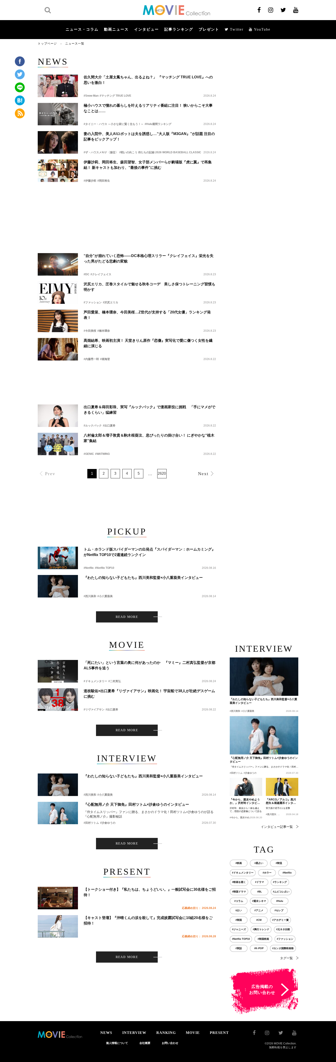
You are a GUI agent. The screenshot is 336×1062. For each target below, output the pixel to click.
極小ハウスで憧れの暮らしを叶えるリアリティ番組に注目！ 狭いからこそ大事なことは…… (148, 108)
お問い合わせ (170, 1043)
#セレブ (279, 910)
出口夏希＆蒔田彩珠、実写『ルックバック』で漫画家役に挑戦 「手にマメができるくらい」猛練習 (149, 409)
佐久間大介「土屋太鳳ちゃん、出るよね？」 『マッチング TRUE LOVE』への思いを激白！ (148, 80)
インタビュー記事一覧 (277, 827)
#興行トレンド (261, 929)
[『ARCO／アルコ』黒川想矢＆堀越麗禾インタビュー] (282, 787)
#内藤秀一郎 (91, 359)
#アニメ (258, 910)
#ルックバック (93, 425)
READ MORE (127, 617)
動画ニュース (116, 29)
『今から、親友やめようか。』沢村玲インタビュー (245, 801)
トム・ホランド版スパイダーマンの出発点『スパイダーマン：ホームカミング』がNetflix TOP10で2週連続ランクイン (149, 552)
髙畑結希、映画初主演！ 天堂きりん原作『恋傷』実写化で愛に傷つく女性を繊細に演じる (148, 343)
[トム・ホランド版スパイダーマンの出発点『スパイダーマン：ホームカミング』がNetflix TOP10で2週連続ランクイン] (58, 558)
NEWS (106, 1033)
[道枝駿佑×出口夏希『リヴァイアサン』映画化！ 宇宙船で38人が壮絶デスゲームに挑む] (58, 699)
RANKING (166, 1033)
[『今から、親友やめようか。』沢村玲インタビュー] (246, 787)
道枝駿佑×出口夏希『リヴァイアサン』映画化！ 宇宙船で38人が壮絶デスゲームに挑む (149, 693)
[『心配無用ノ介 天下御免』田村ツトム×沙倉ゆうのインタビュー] (58, 813)
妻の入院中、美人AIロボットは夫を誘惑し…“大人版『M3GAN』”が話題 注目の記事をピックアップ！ (149, 136)
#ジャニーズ (239, 929)
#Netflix (89, 568)
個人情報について (117, 1043)
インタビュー (146, 29)
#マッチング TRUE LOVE (115, 95)
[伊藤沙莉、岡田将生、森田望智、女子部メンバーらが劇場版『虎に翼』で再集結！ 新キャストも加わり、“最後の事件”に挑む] (58, 170)
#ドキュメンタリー (95, 681)
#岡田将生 (103, 180)
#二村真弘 (114, 681)
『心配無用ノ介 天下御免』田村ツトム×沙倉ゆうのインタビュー (136, 804)
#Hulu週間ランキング (158, 124)
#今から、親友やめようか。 (244, 817)
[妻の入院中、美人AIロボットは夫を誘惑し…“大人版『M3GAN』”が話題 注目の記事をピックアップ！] (58, 142)
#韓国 (238, 920)
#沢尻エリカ (110, 302)
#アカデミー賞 (280, 920)
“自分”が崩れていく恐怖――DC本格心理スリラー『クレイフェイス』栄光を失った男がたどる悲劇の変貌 (148, 258)
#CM (258, 920)
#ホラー (267, 872)
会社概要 (144, 1043)
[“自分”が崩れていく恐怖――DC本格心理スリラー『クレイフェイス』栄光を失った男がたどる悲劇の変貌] (58, 264)
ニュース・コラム (82, 29)
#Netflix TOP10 (104, 568)
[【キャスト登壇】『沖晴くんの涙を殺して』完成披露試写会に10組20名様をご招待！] (58, 926)
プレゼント (209, 29)
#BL (259, 891)
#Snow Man (91, 95)
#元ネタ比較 (283, 929)
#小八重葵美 (105, 596)
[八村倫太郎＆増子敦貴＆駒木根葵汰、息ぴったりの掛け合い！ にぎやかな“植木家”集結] (58, 444)
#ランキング (280, 882)
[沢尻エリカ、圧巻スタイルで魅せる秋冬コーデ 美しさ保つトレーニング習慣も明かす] (58, 292)
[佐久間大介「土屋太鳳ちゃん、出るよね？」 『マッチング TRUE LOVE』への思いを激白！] (58, 85)
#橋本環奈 (103, 330)
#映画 (238, 863)
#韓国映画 (263, 939)
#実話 (238, 948)
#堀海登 (105, 359)
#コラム (238, 901)
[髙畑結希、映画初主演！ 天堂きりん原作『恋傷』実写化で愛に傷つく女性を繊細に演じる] (58, 349)
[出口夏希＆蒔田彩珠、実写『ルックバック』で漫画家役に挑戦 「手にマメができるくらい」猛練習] (58, 415)
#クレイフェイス (101, 274)
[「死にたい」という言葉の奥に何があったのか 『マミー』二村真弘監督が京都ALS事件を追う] (58, 671)
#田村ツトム (91, 822)
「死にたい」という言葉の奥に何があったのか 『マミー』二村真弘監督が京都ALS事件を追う (149, 665)
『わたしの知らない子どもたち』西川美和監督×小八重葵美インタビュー (143, 578)
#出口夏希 (109, 425)
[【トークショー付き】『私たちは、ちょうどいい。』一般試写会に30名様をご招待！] (58, 898)
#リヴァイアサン (94, 709)
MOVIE (193, 1033)
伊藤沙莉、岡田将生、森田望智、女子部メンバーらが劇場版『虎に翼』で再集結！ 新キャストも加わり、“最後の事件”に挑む (148, 164)
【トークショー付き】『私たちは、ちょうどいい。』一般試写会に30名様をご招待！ (150, 892)
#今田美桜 (90, 330)
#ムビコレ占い (281, 891)
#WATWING (102, 454)
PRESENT (219, 1033)
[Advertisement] (127, 200)
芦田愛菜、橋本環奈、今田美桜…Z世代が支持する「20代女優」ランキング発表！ (147, 315)
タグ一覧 (286, 958)
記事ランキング (178, 29)
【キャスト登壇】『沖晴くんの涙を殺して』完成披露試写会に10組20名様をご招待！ (148, 920)
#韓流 (279, 863)
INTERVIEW (134, 1033)
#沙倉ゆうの (107, 822)
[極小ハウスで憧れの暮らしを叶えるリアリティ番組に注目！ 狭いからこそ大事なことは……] (58, 114)
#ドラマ (259, 882)
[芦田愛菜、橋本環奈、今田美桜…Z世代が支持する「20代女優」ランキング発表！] (58, 321)
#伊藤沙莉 (90, 180)
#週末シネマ (259, 901)
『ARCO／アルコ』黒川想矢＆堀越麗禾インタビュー (281, 801)
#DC (86, 274)
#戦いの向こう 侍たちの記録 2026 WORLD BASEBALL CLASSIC (160, 152)
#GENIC (89, 454)
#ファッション (93, 302)
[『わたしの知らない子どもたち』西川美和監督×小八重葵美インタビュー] (58, 586)
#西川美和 (90, 596)
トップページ (47, 43)
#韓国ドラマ (239, 891)
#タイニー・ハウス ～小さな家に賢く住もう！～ (114, 124)
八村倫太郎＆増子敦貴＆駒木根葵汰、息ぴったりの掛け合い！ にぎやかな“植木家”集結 (149, 438)
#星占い (258, 863)
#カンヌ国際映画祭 (283, 948)
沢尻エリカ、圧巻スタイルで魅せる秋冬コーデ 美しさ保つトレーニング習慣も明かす (149, 286)
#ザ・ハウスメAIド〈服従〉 (101, 152)
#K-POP (259, 948)
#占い (238, 910)
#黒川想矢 (271, 814)
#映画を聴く (239, 882)
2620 (162, 473)
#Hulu (279, 901)
